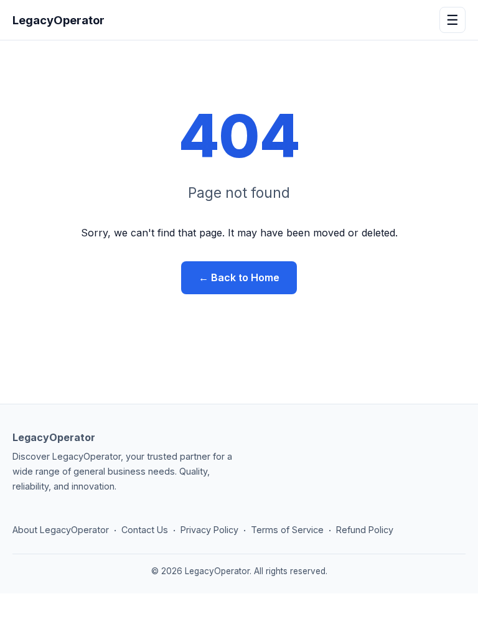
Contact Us (144, 529)
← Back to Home (239, 277)
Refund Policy (364, 529)
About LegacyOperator (60, 529)
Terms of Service (287, 529)
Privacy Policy (209, 529)
